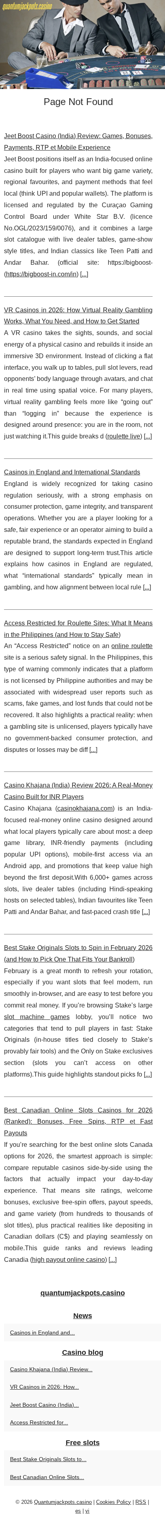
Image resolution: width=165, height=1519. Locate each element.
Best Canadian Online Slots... (47, 1477)
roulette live (123, 436)
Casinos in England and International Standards (72, 472)
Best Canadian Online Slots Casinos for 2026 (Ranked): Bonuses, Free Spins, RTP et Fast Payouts (78, 1122)
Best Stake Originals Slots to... (48, 1459)
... (84, 274)
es (78, 1511)
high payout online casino (68, 1259)
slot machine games (37, 1016)
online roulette (132, 646)
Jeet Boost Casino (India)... (44, 1405)
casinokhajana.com (85, 808)
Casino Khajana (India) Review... (51, 1369)
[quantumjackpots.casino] (82, 44)
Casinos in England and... (42, 1332)
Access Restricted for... (39, 1422)
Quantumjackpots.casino (63, 1502)
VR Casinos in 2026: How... (44, 1387)
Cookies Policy (113, 1502)
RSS (140, 1502)
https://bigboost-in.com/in (41, 274)
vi (87, 1511)
